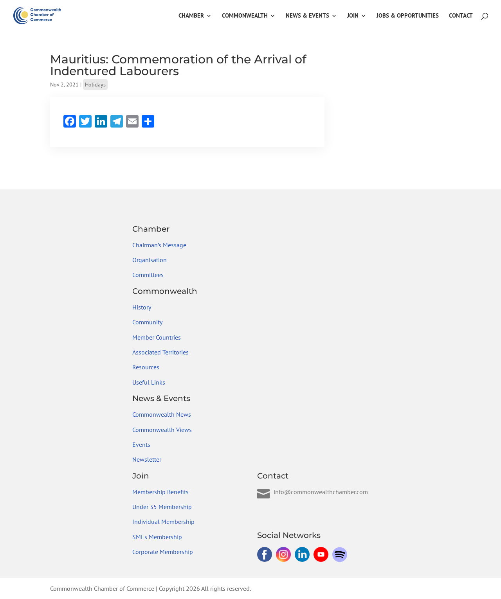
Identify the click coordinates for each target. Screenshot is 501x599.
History (141, 307)
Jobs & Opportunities (408, 16)
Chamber (191, 16)
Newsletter (146, 459)
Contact (461, 16)
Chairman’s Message (159, 245)
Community (147, 322)
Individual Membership (163, 521)
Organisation (149, 260)
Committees (148, 275)
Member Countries (156, 337)
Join (353, 16)
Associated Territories (160, 352)
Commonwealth (245, 16)
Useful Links (148, 382)
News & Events (307, 16)
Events (141, 444)
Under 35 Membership (162, 507)
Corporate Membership (162, 552)
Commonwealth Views (162, 430)
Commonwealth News (161, 414)
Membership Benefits (160, 492)
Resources (145, 367)
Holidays (95, 84)
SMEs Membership (157, 537)
